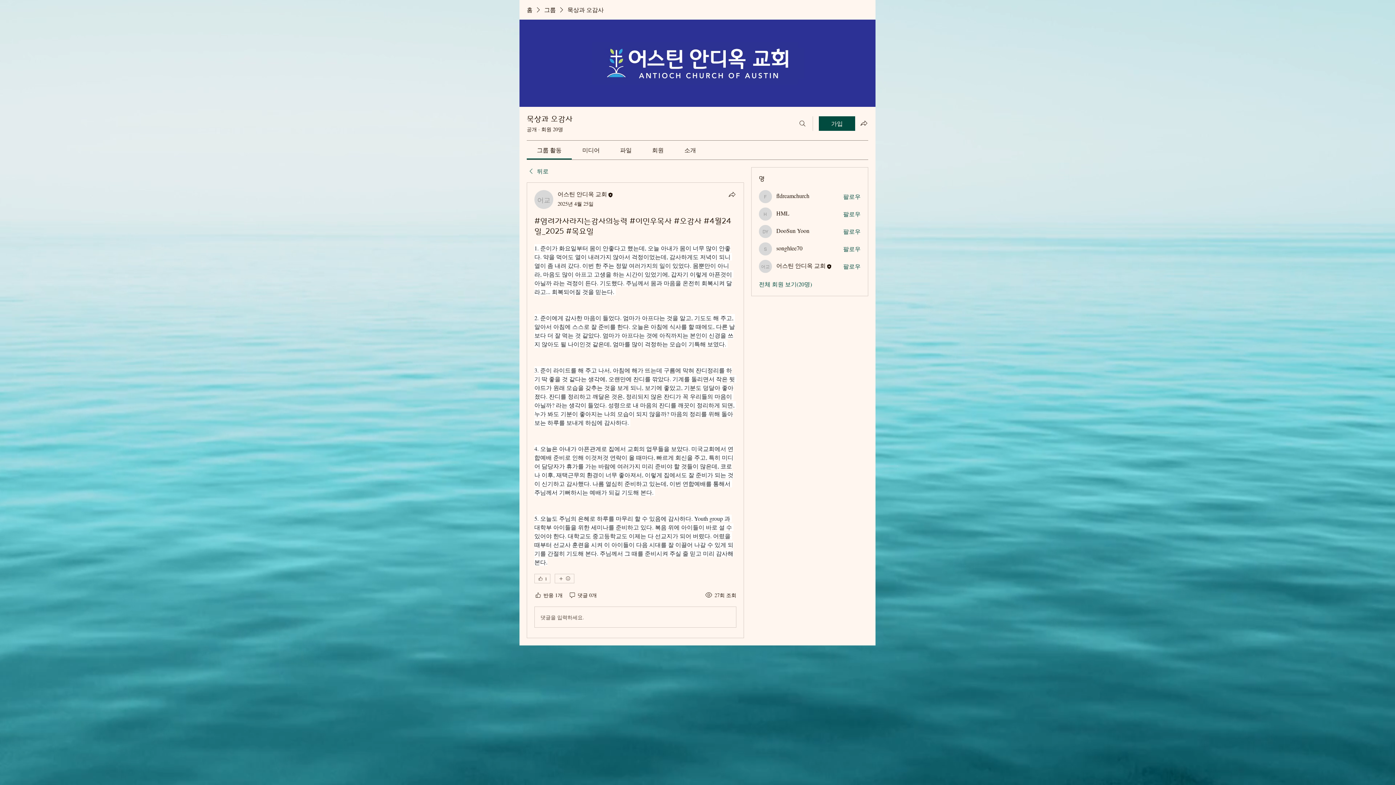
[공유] (732, 194)
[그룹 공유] (864, 123)
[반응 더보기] (564, 578)
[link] (549, 150)
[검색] (802, 123)
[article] (635, 410)
